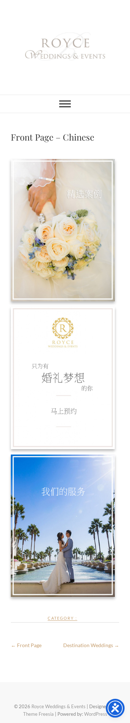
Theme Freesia (38, 714)
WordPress (95, 714)
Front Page (26, 645)
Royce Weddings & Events (58, 706)
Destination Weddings (91, 645)
